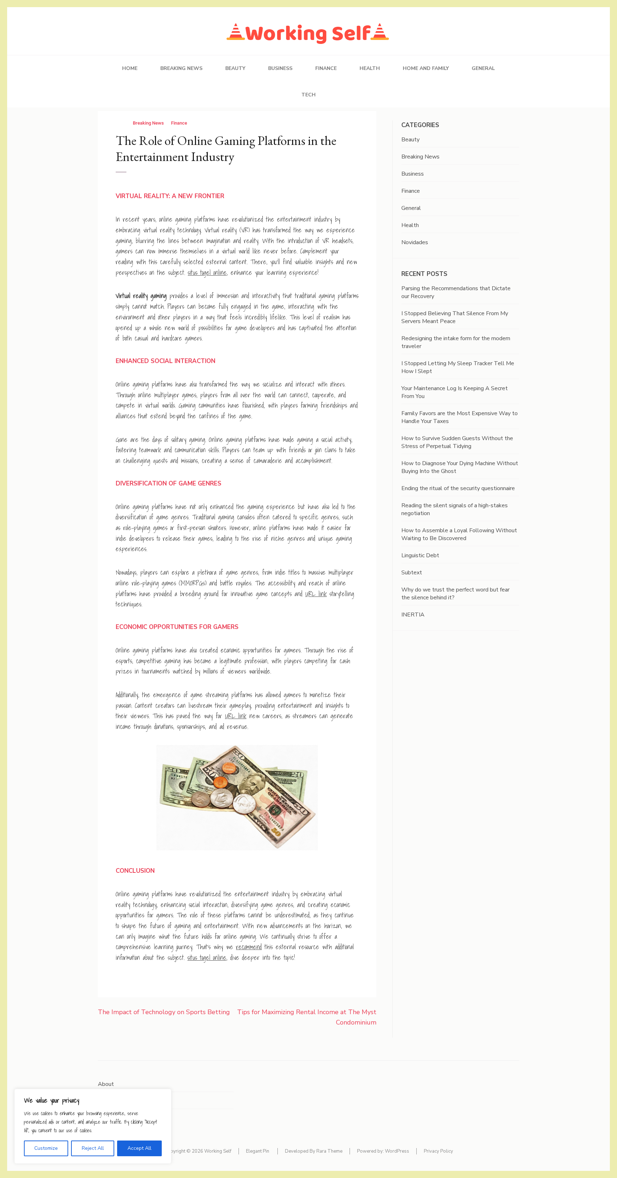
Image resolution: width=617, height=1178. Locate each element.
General (483, 68)
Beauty (235, 68)
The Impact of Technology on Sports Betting (164, 1012)
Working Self (217, 1151)
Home (129, 68)
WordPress (397, 1151)
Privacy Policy (438, 1151)
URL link (316, 594)
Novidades (414, 242)
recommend (249, 947)
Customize (46, 1148)
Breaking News (181, 68)
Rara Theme (329, 1151)
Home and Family (426, 68)
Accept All (139, 1148)
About (106, 1084)
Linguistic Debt (420, 555)
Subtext (411, 573)
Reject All (93, 1148)
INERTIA (413, 615)
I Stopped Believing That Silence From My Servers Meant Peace (454, 317)
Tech (308, 94)
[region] (92, 1126)
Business (280, 68)
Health (370, 68)
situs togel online (207, 272)
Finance (326, 68)
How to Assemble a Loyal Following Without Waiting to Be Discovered (459, 534)
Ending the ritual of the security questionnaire (458, 488)
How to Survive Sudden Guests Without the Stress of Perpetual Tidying (457, 442)
